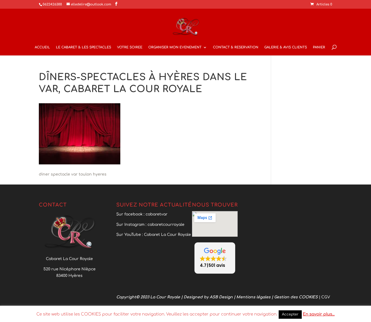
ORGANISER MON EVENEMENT (175, 47)
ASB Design (222, 297)
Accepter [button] (290, 314)
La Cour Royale (165, 297)
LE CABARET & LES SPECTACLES (83, 47)
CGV (325, 297)
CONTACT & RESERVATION (235, 47)
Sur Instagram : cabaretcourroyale (150, 225)
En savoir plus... (319, 314)
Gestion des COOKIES (296, 297)
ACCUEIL (42, 47)
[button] (214, 258)
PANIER (319, 47)
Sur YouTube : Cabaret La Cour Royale (154, 235)
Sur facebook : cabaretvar (142, 214)
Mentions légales (254, 297)
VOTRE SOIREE (129, 47)
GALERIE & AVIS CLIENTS (285, 47)
